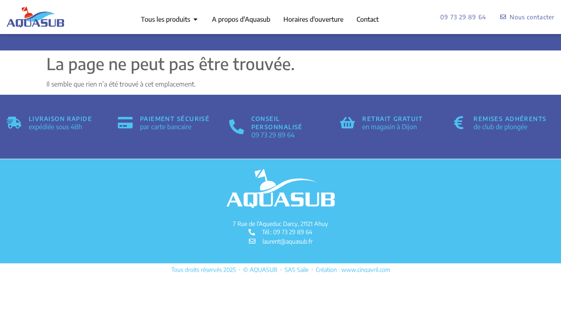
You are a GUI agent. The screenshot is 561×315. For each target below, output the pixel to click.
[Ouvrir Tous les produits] (195, 19)
